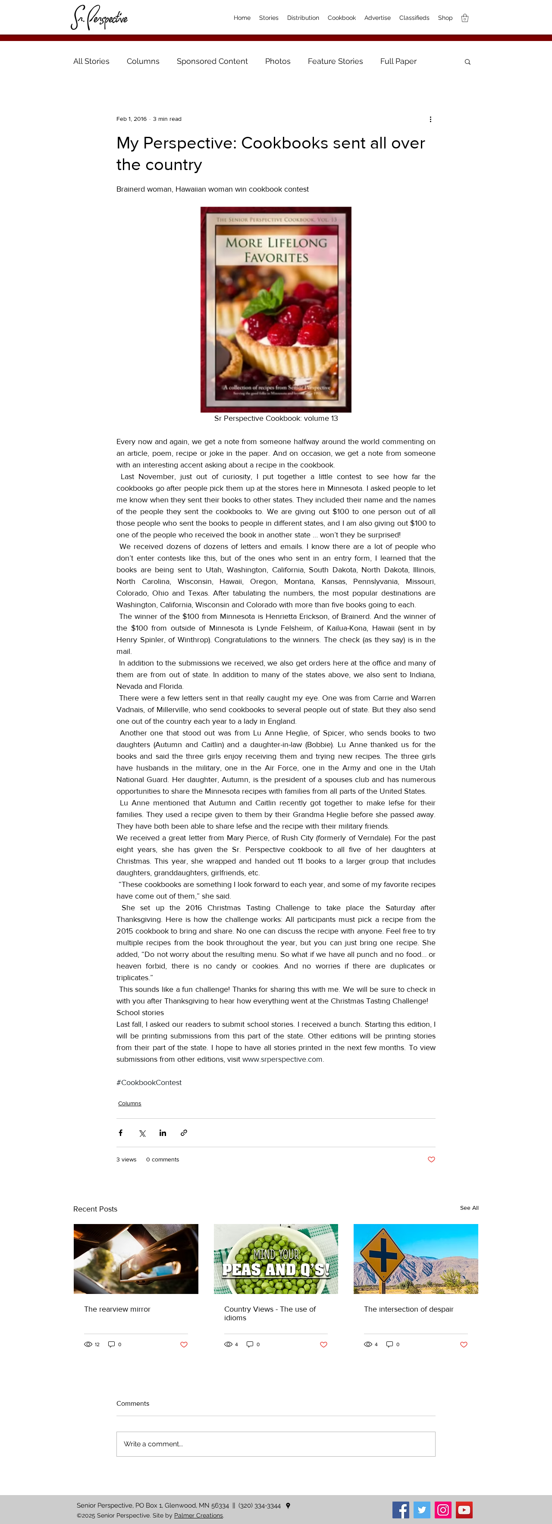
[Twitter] (422, 1510)
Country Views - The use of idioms (270, 1313)
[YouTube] (464, 1510)
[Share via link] (184, 1133)
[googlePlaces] (288, 1506)
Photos (278, 61)
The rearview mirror (117, 1309)
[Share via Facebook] (120, 1133)
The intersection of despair (409, 1309)
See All (469, 1207)
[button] (468, 61)
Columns (143, 61)
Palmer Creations (198, 1515)
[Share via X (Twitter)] (142, 1133)
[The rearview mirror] (136, 1259)
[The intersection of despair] (416, 1259)
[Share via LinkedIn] (163, 1133)
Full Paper (398, 61)
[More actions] (430, 119)
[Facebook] (400, 1510)
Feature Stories (335, 61)
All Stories (91, 61)
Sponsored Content (212, 61)
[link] (464, 18)
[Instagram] (443, 1510)
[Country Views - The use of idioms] (276, 1259)
